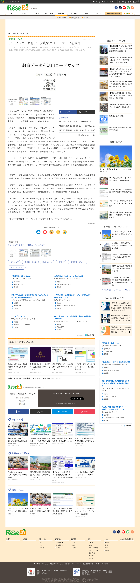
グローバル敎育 (93, 548)
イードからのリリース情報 (100, 564)
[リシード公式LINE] (128, 532)
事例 (86, 13)
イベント (98, 13)
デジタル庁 (66, 117)
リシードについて (76, 564)
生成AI (24, 13)
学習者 (107, 542)
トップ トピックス (17, 267)
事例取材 (91, 555)
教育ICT (62, 262)
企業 (106, 548)
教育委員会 (75, 18)
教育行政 (61, 13)
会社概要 (67, 564)
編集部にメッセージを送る (88, 135)
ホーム (11, 13)
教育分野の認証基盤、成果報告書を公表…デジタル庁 (77, 130)
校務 (41, 545)
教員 (106, 545)
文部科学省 (62, 18)
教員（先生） (47, 262)
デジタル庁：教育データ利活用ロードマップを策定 (27, 245)
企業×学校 (92, 553)
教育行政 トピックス (78, 262)
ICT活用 (91, 542)
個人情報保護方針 (88, 564)
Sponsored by (80, 335)
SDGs (90, 545)
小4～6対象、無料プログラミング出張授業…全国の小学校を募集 (81, 122)
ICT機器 (74, 13)
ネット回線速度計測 (126, 539)
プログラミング (93, 550)
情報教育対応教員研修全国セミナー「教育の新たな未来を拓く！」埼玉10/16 (85, 126)
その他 (86, 18)
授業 (41, 542)
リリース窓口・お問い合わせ (40, 564)
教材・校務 (49, 13)
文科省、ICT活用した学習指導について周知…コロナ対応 (35, 378)
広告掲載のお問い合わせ (56, 564)
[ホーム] (9, 34)
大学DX (36, 13)
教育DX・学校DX (31, 262)
